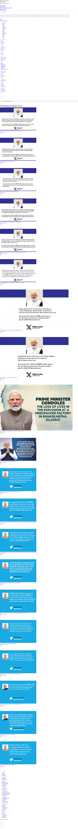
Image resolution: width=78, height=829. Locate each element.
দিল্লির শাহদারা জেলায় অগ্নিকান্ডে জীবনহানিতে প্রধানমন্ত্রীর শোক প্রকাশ (9, 191)
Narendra (3, 5)
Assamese (4, 33)
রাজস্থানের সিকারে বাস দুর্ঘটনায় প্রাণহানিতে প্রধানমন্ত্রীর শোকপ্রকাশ (9, 461)
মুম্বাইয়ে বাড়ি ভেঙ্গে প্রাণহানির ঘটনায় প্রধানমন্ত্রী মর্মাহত (7, 734)
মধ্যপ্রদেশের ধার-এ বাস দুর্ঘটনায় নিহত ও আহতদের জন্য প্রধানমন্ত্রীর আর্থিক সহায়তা (11, 704)
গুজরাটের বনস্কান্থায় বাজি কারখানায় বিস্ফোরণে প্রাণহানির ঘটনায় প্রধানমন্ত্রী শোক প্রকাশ (12, 431)
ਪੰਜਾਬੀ (3, 37)
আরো (0, 133)
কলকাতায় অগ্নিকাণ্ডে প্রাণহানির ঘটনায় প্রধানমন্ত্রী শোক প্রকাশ (8, 377)
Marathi (3, 32)
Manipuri (3, 34)
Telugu (3, 29)
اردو (3, 36)
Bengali (3, 26)
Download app (2, 1)
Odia (3, 35)
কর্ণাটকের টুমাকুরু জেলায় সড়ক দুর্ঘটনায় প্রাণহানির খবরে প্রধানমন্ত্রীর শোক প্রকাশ (10, 673)
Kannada (4, 27)
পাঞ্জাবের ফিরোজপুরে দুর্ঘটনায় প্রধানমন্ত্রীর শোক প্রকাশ (7, 161)
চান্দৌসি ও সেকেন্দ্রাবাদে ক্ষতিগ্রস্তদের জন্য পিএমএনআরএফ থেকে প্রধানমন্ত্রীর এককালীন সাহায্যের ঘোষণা (14, 613)
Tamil (3, 30)
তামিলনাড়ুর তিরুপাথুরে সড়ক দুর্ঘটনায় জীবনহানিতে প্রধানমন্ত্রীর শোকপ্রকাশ (9, 491)
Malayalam (4, 28)
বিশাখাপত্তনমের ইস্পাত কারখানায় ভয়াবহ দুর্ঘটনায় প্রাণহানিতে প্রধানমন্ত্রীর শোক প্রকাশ (11, 130)
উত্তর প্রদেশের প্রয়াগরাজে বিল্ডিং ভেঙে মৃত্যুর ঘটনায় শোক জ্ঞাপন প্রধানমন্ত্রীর (10, 221)
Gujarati (3, 24)
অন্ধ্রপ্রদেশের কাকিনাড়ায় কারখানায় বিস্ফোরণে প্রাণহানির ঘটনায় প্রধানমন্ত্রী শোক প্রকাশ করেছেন (12, 252)
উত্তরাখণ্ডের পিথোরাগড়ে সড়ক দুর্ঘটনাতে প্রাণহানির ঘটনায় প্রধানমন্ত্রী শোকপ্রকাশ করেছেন (12, 282)
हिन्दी (3, 25)
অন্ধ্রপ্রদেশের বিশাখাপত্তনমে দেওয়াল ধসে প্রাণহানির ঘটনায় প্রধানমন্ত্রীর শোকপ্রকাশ (11, 330)
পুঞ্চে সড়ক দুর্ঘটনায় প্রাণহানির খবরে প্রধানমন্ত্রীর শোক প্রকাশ (8, 643)
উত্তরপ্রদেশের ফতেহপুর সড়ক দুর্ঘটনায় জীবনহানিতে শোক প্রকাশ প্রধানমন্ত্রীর (10, 582)
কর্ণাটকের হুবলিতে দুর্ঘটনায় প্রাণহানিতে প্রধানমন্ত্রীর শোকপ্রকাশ (8, 764)
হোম (1, 101)
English (3, 22)
